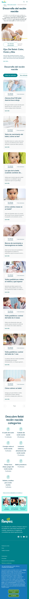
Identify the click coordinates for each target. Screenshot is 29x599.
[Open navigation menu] (26, 1)
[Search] (23, 1)
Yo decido (13, 595)
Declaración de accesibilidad (8, 560)
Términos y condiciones (7, 563)
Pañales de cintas (5, 545)
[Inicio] (4, 2)
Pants (3, 548)
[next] (24, 406)
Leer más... (6, 61)
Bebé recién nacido (11, 4)
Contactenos (4, 556)
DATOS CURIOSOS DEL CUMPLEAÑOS (14, 509)
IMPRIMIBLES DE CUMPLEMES (23, 509)
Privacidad (4, 558)
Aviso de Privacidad (12, 582)
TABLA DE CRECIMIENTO (6, 509)
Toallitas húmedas (5, 550)
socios (24, 570)
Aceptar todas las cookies (13, 591)
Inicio (5, 4)
